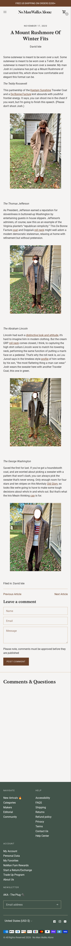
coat (15, 230)
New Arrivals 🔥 (12, 797)
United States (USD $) (17, 920)
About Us (8, 879)
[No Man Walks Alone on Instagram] (60, 922)
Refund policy (44, 816)
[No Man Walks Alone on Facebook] (54, 922)
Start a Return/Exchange (17, 870)
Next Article (61, 594)
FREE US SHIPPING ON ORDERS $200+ (35, 3)
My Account (10, 851)
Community (10, 816)
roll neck (39, 230)
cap (32, 495)
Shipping (41, 807)
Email (9, 617)
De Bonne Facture (21, 94)
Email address (14, 900)
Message (11, 626)
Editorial (8, 812)
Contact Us (42, 831)
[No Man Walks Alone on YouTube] (65, 922)
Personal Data (11, 855)
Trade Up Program (13, 874)
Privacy (40, 821)
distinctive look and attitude (42, 335)
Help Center (42, 835)
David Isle (18, 583)
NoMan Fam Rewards (16, 865)
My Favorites (10, 860)
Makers (7, 807)
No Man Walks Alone (43, 937)
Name (10, 607)
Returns (40, 812)
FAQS (39, 802)
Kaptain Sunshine (40, 90)
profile (44, 359)
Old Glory (52, 483)
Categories (9, 802)
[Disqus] (35, 733)
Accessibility (43, 797)
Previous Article (12, 594)
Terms (39, 826)
